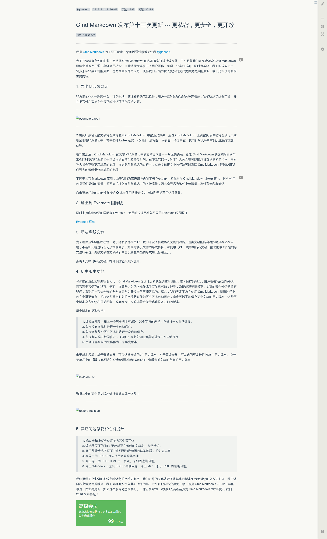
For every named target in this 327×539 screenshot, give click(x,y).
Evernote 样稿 (85, 221)
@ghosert (163, 52)
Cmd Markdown (93, 52)
